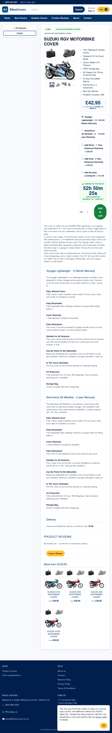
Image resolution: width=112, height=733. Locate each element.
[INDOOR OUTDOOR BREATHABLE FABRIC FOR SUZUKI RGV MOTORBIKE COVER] (64, 84)
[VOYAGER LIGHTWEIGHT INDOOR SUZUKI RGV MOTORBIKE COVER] (57, 84)
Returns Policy (64, 679)
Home (7, 17)
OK (103, 725)
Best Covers (21, 17)
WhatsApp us (11, 711)
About (76, 17)
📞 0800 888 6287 (10, 704)
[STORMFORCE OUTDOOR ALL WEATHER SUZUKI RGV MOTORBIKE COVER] (70, 84)
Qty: (81, 212)
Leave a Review (55, 553)
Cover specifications (11, 675)
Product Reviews (60, 17)
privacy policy (101, 716)
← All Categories (19, 28)
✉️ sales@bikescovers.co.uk (15, 718)
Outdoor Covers (39, 17)
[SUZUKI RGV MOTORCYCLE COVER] (51, 84)
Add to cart (100, 212)
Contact (88, 17)
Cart (102, 9)
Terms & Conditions (66, 688)
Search (79, 9)
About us (62, 671)
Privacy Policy (64, 683)
